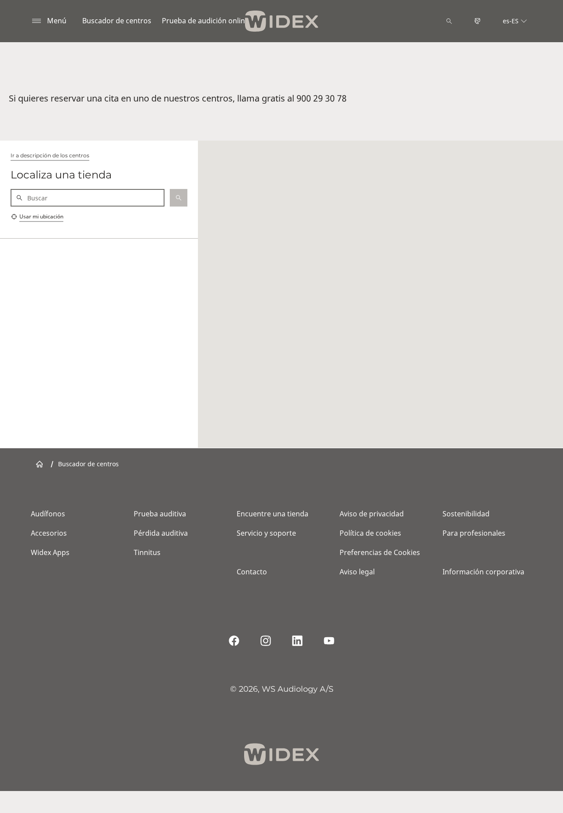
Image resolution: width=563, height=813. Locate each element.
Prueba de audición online (205, 20)
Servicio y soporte (266, 533)
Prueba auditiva (160, 514)
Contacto (252, 572)
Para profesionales (473, 533)
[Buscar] (449, 21)
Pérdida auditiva (161, 533)
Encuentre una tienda (272, 514)
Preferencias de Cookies (380, 552)
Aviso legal (357, 572)
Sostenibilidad (466, 514)
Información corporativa (483, 572)
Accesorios (49, 533)
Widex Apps (50, 552)
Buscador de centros (116, 20)
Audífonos (48, 514)
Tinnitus (147, 552)
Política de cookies (370, 533)
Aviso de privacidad (372, 514)
